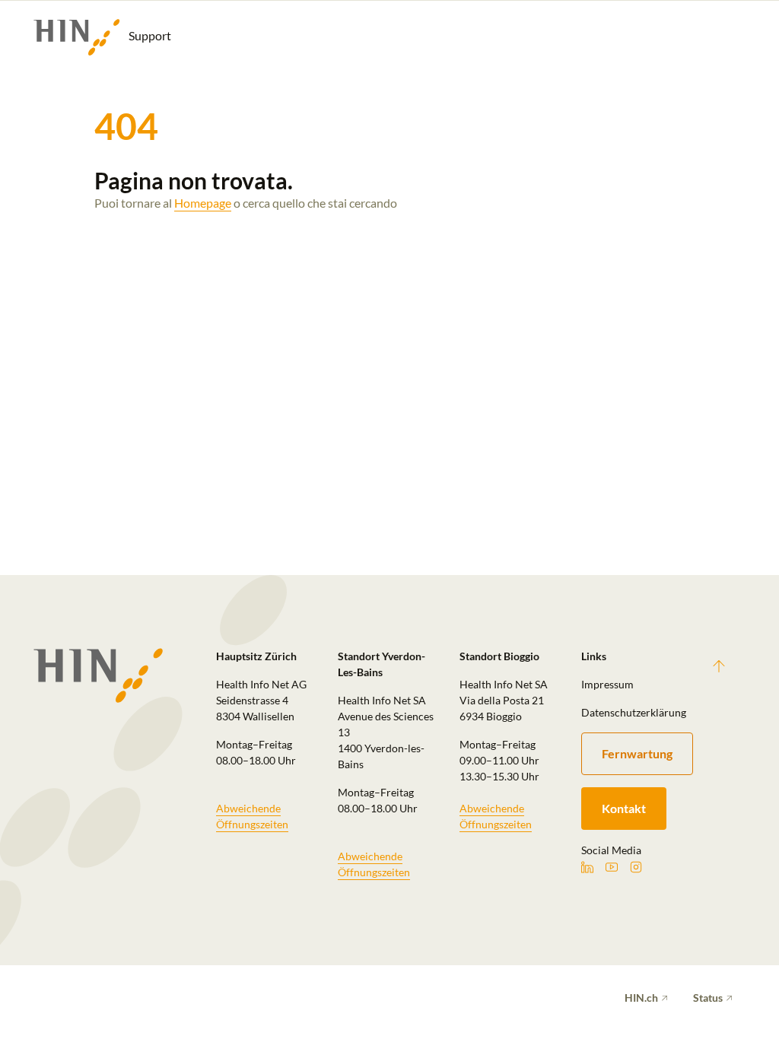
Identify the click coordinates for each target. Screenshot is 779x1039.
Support (148, 35)
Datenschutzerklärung (633, 712)
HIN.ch (641, 997)
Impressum (607, 684)
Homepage (202, 202)
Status (708, 997)
